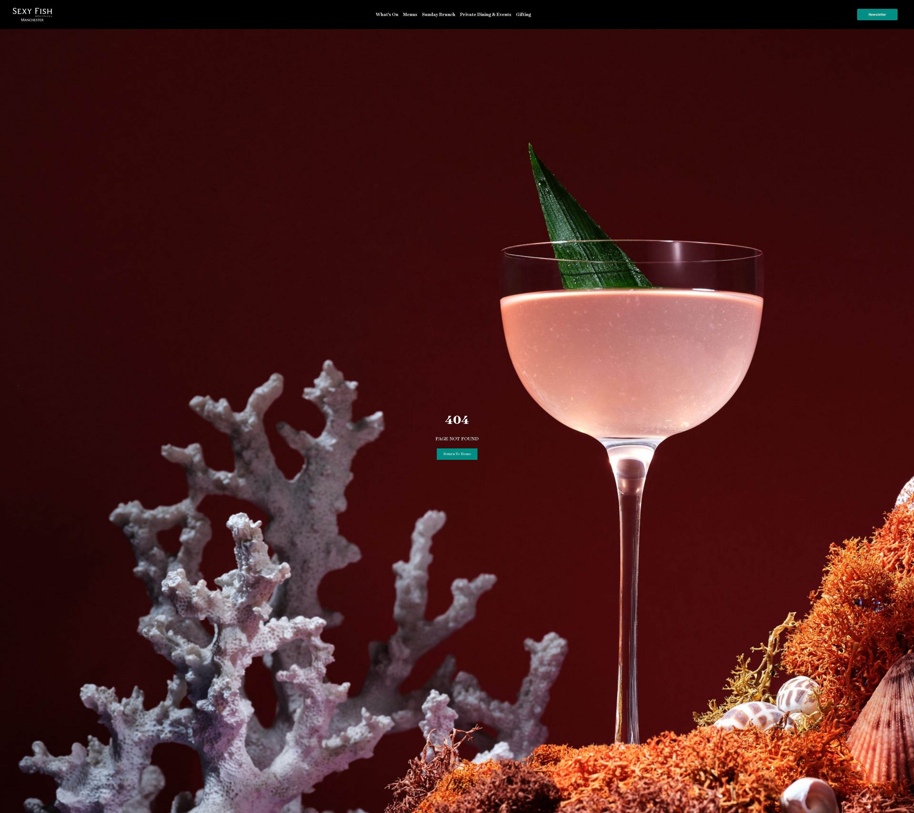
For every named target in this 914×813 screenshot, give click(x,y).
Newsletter (877, 14)
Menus (410, 14)
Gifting (523, 14)
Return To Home (457, 453)
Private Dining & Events (485, 14)
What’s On (387, 14)
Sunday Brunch (438, 14)
